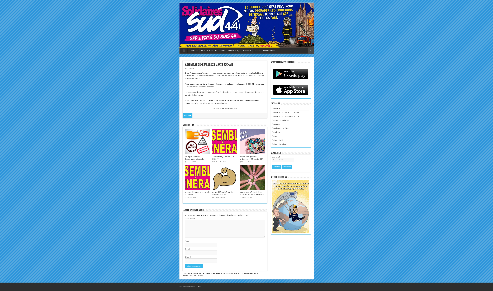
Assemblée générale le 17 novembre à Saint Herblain (252, 193)
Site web (188, 257)
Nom (187, 241)
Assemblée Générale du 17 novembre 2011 (223, 193)
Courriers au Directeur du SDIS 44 (286, 112)
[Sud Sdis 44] (246, 25)
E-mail (187, 249)
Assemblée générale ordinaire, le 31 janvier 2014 (252, 158)
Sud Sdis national (280, 144)
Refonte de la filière (281, 128)
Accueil (184, 50)
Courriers (277, 108)
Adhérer (222, 51)
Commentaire (190, 218)
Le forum (257, 51)
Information (193, 51)
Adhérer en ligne (234, 51)
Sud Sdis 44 (278, 140)
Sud (275, 136)
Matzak (277, 124)
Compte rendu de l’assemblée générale (194, 158)
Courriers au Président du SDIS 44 (286, 116)
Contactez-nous (269, 51)
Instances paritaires (281, 120)
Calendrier (247, 51)
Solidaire (277, 132)
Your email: (276, 157)
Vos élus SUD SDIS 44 (209, 51)
